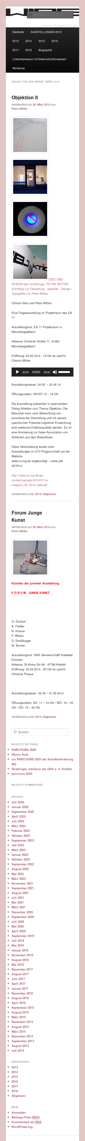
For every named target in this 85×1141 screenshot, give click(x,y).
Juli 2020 (18, 921)
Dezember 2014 (22, 1022)
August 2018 (20, 960)
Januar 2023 (20, 854)
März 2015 (19, 1017)
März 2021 (19, 907)
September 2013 (23, 1041)
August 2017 (20, 974)
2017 (15, 50)
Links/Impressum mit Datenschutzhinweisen (39, 59)
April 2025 (19, 816)
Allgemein (49, 494)
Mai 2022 (18, 874)
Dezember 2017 (22, 969)
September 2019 (23, 936)
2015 (42, 41)
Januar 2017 (20, 988)
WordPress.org (22, 1126)
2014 (28, 41)
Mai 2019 (18, 945)
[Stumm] (55, 372)
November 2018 (22, 955)
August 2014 (20, 1027)
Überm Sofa (20, 754)
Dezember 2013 (22, 1036)
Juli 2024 (18, 821)
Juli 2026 (18, 802)
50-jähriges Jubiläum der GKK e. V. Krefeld (42, 769)
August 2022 (20, 869)
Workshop (18, 68)
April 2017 (19, 983)
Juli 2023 (18, 845)
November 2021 (22, 883)
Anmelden (19, 1112)
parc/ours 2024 (22, 773)
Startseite (18, 32)
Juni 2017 (18, 979)
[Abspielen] (17, 372)
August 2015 (20, 1012)
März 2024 (19, 826)
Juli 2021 (18, 897)
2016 (54, 41)
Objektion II (25, 97)
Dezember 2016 (22, 993)
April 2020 (19, 931)
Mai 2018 (18, 964)
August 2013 (20, 1046)
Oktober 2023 (21, 835)
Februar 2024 (21, 830)
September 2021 (23, 888)
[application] (43, 372)
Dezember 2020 (22, 912)
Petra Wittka (19, 109)
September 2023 (23, 840)
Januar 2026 (20, 807)
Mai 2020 (18, 926)
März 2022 (19, 878)
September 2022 (23, 864)
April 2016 (19, 1003)
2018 (28, 50)
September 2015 (23, 1007)
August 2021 (20, 893)
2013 (15, 41)
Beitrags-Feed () (26, 1117)
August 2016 (20, 998)
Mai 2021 (18, 902)
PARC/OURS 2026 (24, 749)
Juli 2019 (18, 940)
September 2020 (23, 917)
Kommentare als (26, 1122)
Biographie (45, 50)
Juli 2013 (18, 1050)
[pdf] (43, 135)
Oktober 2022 (21, 859)
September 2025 (23, 811)
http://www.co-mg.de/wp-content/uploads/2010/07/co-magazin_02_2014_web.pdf (30, 480)
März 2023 (19, 850)
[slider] (64, 372)
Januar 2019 (20, 950)
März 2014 (19, 1031)
